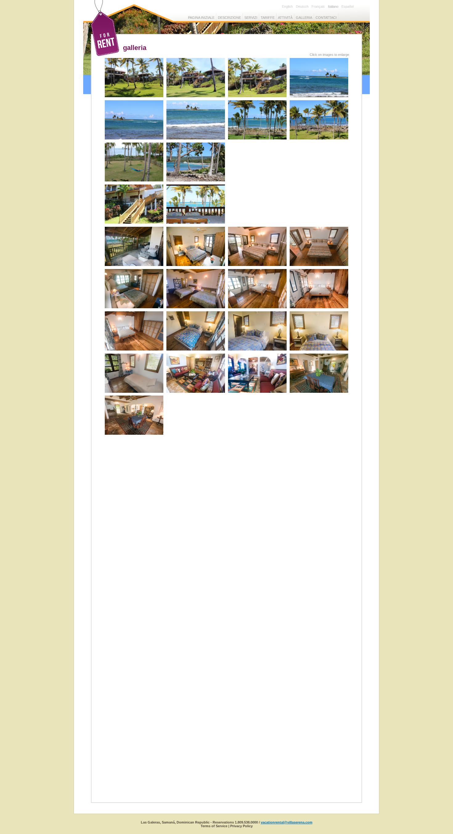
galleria (304, 17)
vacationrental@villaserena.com (286, 822)
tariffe (268, 17)
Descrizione (229, 17)
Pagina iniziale (201, 17)
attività (285, 17)
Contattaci (326, 17)
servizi (250, 17)
